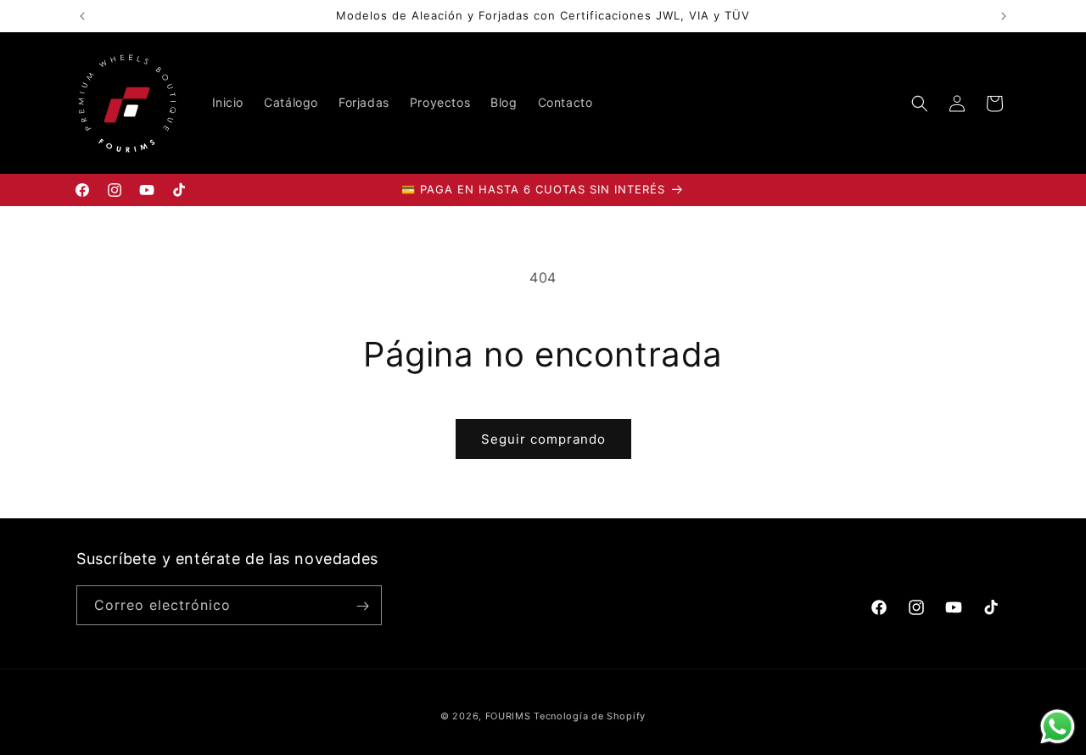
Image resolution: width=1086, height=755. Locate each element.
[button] (919, 103)
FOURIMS (508, 716)
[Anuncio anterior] (82, 16)
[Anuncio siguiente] (1003, 16)
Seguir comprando (543, 439)
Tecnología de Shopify (590, 716)
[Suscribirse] (362, 606)
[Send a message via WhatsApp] (1058, 727)
